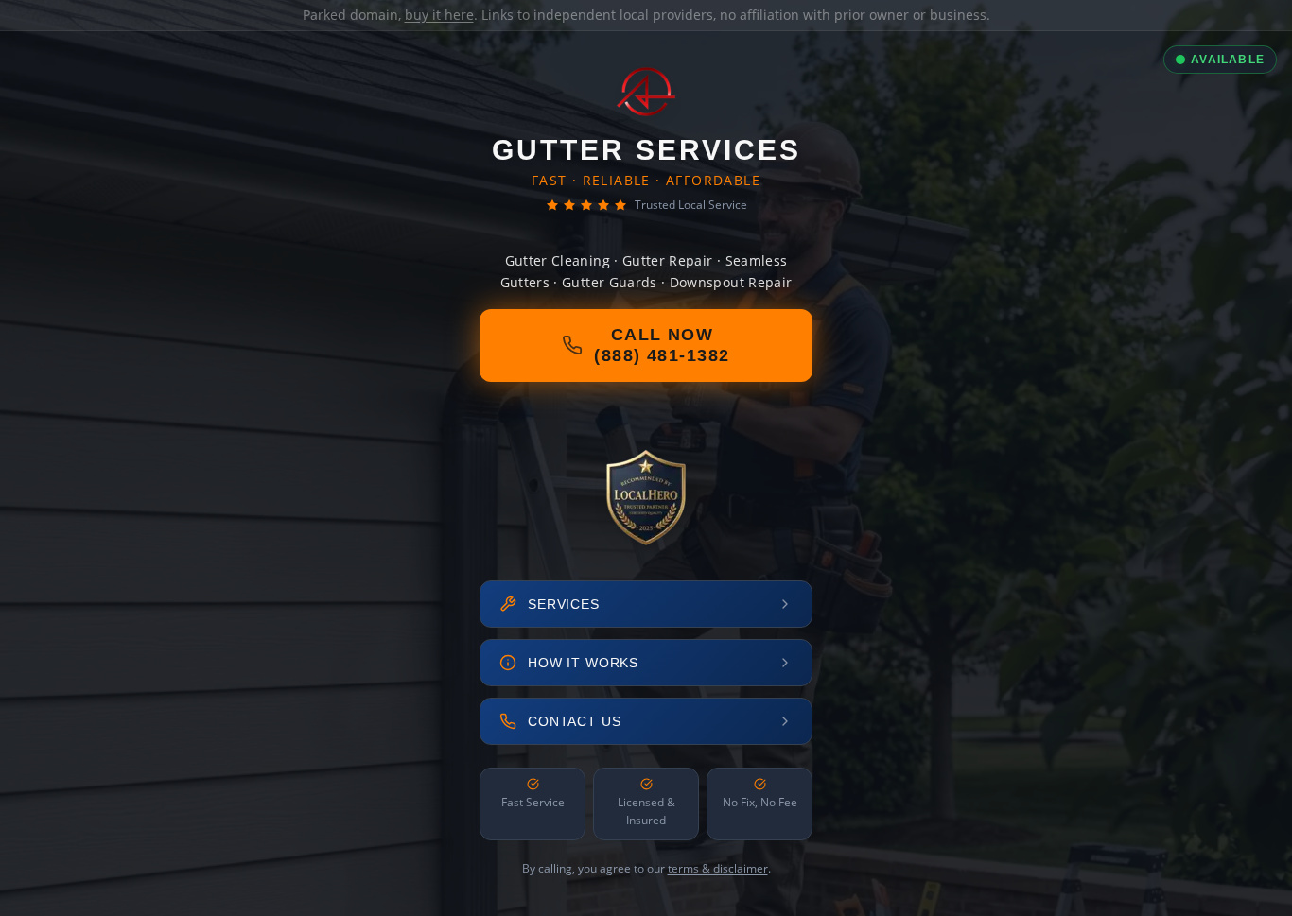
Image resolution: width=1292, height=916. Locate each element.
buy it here (439, 15)
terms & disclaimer (718, 868)
